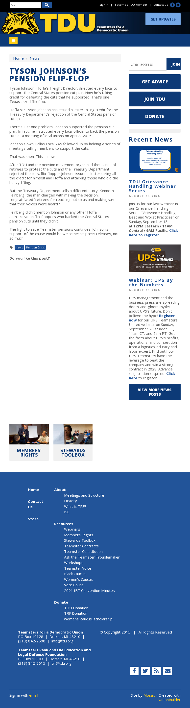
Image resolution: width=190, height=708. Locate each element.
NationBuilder (169, 699)
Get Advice (155, 82)
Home (18, 58)
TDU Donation (76, 607)
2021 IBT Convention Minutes (89, 590)
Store (33, 518)
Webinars (72, 529)
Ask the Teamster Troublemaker (92, 557)
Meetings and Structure (84, 495)
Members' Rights (78, 534)
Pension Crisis (35, 247)
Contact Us (160, 4)
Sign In (103, 4)
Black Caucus (75, 573)
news (19, 247)
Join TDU (154, 99)
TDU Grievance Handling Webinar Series (152, 186)
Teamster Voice (77, 568)
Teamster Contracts (81, 545)
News (35, 58)
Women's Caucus (78, 579)
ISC (67, 511)
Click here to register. (153, 232)
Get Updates (163, 19)
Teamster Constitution (83, 551)
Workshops (73, 562)
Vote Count (73, 584)
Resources (63, 523)
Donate (154, 116)
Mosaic (149, 695)
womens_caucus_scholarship (88, 618)
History (70, 500)
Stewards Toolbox (79, 540)
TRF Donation (75, 613)
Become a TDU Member (131, 4)
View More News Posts (154, 392)
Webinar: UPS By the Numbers (151, 282)
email (33, 695)
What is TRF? (75, 506)
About (60, 489)
